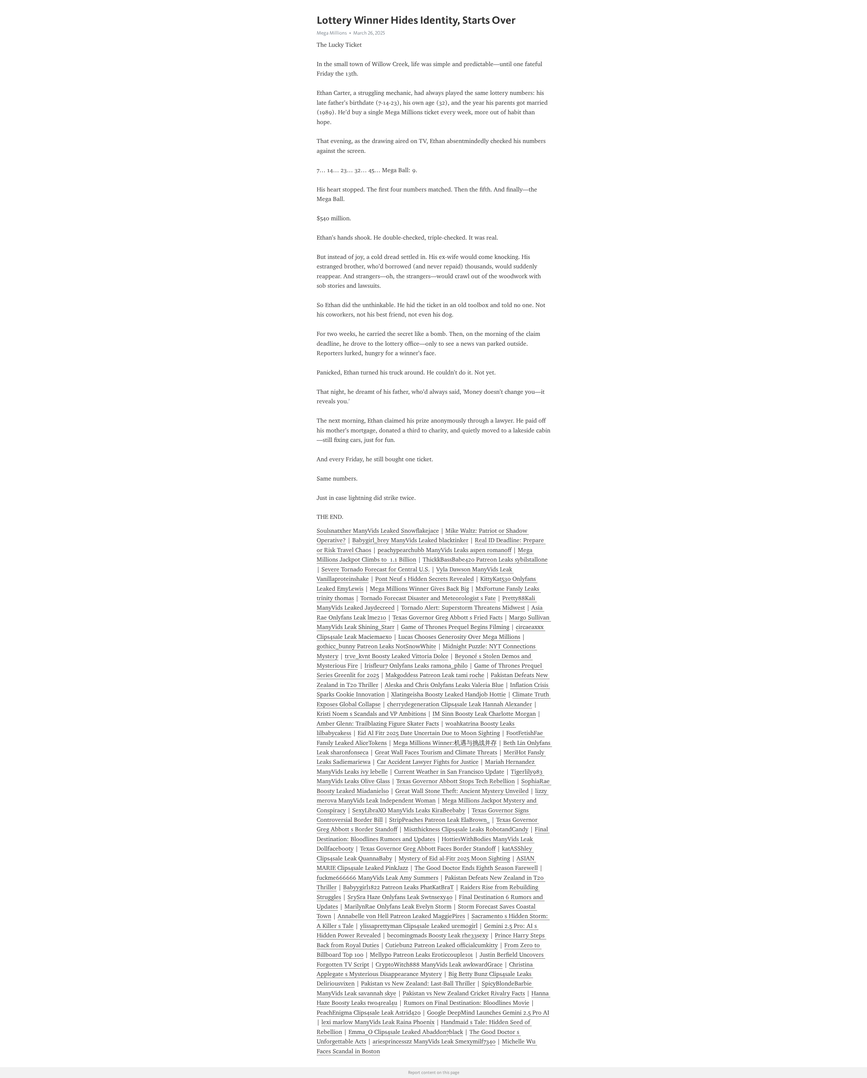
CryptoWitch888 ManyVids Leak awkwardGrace (439, 964)
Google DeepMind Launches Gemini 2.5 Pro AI (488, 1012)
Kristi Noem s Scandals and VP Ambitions (371, 713)
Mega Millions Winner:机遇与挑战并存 (445, 743)
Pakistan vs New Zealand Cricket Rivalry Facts (464, 993)
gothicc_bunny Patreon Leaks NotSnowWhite (376, 646)
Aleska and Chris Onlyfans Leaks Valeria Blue (444, 685)
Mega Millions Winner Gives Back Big (419, 588)
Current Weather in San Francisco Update (449, 771)
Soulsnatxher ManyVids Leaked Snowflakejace (378, 530)
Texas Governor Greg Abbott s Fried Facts (448, 617)
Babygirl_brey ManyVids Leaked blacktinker (410, 540)
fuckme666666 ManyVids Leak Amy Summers (377, 877)
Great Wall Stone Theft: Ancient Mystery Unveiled (462, 791)
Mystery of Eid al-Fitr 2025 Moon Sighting (454, 858)
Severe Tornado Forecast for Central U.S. (375, 569)
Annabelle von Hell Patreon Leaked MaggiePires (401, 916)
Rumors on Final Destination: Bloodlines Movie (466, 1002)
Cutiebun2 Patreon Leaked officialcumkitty (441, 945)
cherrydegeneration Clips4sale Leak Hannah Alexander (459, 704)
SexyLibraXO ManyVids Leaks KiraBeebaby (408, 810)
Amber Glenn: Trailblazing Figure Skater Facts (378, 723)
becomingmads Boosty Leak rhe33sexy (437, 935)
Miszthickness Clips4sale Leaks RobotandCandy (466, 829)
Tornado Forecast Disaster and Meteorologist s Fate (428, 598)
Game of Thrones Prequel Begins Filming (455, 627)
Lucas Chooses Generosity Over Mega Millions (459, 636)
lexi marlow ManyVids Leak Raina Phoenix (378, 1022)
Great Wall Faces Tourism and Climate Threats (436, 752)
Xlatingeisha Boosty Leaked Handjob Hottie (448, 694)
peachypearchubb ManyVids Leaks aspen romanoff (444, 550)
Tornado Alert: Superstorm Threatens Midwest (463, 607)
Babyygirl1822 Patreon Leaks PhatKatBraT (398, 887)
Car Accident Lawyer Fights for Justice (428, 762)
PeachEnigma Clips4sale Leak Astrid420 (369, 1012)
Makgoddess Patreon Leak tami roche (434, 675)
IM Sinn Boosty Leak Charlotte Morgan (484, 713)
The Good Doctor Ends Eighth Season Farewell (476, 868)
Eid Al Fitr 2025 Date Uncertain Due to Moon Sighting (429, 733)
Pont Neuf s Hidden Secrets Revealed (424, 579)
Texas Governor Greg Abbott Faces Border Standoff (427, 848)
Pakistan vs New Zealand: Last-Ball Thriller (418, 983)
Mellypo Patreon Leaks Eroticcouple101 (421, 954)
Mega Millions (332, 33)
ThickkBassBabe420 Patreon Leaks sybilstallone (485, 559)
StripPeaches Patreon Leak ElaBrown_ (439, 819)
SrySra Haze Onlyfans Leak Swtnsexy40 (399, 897)
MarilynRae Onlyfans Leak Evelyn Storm (397, 906)
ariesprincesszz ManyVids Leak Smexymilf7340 (434, 1041)
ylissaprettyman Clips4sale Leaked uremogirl (419, 926)
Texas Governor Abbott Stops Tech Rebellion (455, 781)
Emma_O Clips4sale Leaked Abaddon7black (405, 1032)
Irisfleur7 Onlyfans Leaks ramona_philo (416, 665)
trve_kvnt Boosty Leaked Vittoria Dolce (396, 656)
